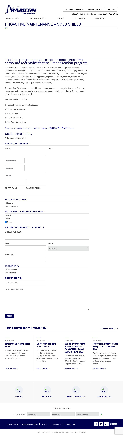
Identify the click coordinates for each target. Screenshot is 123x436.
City (7, 243)
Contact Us (100, 18)
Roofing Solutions (37, 18)
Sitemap (83, 432)
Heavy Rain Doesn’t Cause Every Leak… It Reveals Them (105, 346)
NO (8, 218)
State (50, 243)
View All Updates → (109, 328)
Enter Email (11, 188)
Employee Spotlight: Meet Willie (17, 345)
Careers (111, 9)
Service (60, 18)
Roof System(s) (13, 278)
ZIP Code (9, 254)
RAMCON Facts (12, 18)
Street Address (13, 231)
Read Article (11, 368)
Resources (80, 18)
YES (9, 215)
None (9, 222)
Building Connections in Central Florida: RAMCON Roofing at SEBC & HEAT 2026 (75, 347)
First (7, 148)
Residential (11, 272)
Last (50, 148)
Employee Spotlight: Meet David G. (46, 345)
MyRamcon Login (74, 9)
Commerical (12, 269)
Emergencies (95, 9)
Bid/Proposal (12, 206)
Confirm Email (33, 188)
